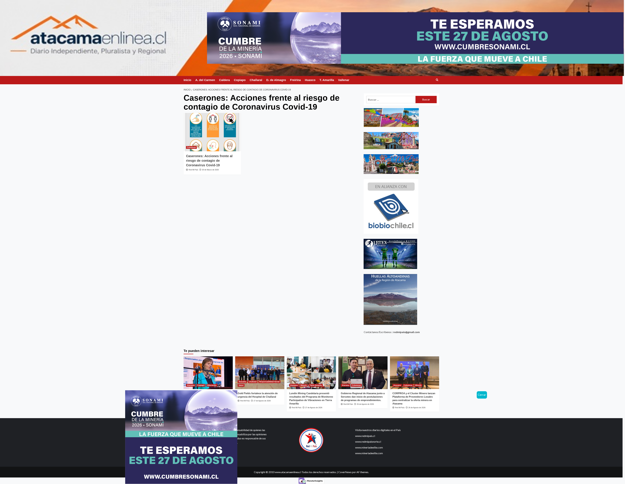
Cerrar (482, 394)
